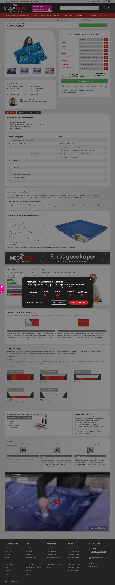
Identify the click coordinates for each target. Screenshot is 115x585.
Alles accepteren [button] (78, 302)
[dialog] (57, 292)
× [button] (90, 279)
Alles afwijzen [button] (58, 302)
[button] (34, 302)
